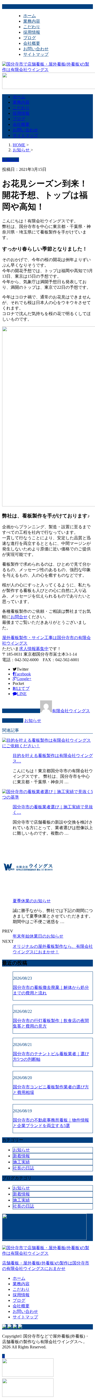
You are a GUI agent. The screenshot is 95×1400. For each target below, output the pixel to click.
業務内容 (31, 21)
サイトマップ (36, 54)
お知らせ (32, 720)
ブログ (29, 38)
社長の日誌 (23, 1168)
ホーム (29, 15)
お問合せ (19, 617)
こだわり (31, 26)
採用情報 (31, 32)
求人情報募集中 (34, 648)
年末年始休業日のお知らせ (38, 936)
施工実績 (21, 1162)
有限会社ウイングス (71, 711)
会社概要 (31, 43)
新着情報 (21, 1156)
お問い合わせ (36, 49)
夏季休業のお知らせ (32, 901)
